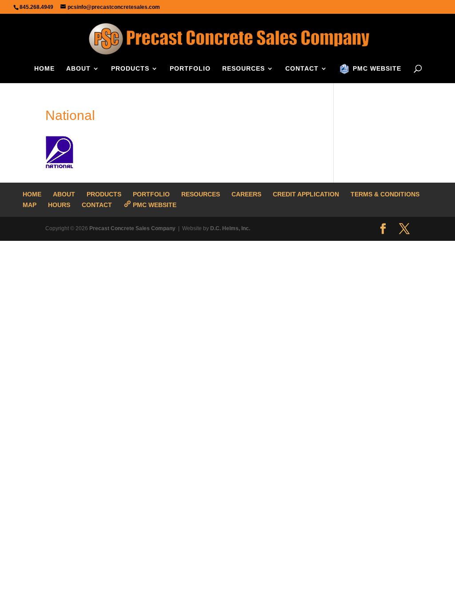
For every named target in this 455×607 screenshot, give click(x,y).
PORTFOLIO (190, 68)
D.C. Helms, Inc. (230, 228)
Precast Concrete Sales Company (132, 228)
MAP (29, 204)
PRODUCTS (130, 68)
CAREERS (246, 194)
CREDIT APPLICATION (306, 194)
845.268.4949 (36, 7)
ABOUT (78, 68)
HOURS (59, 204)
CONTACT (302, 68)
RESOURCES (243, 68)
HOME (44, 68)
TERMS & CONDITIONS (385, 194)
